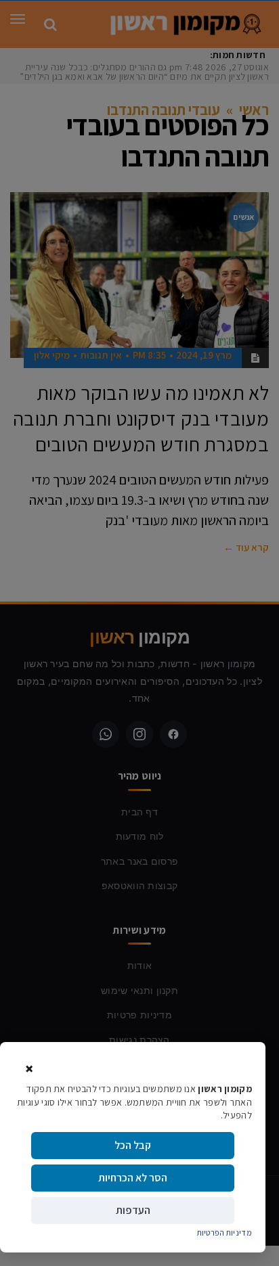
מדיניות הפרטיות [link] (225, 1232)
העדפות (133, 1210)
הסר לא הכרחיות (132, 1178)
